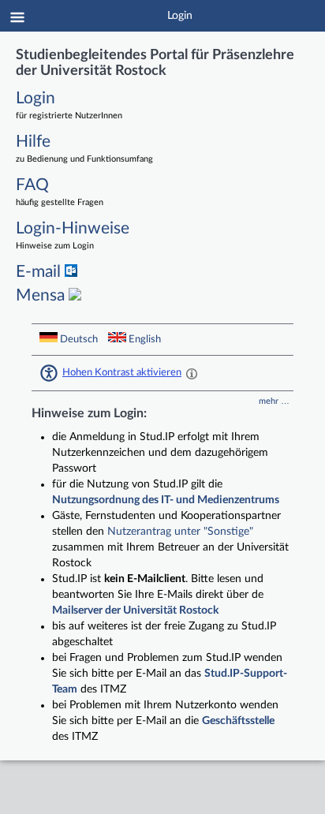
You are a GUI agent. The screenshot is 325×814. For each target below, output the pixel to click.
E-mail (40, 271)
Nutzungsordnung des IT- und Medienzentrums (165, 500)
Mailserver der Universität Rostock (135, 610)
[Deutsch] (48, 337)
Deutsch (79, 339)
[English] (117, 337)
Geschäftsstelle (238, 720)
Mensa (42, 295)
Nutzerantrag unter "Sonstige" (180, 531)
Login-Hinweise (72, 235)
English (143, 339)
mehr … (274, 401)
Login (179, 15)
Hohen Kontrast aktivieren (121, 372)
